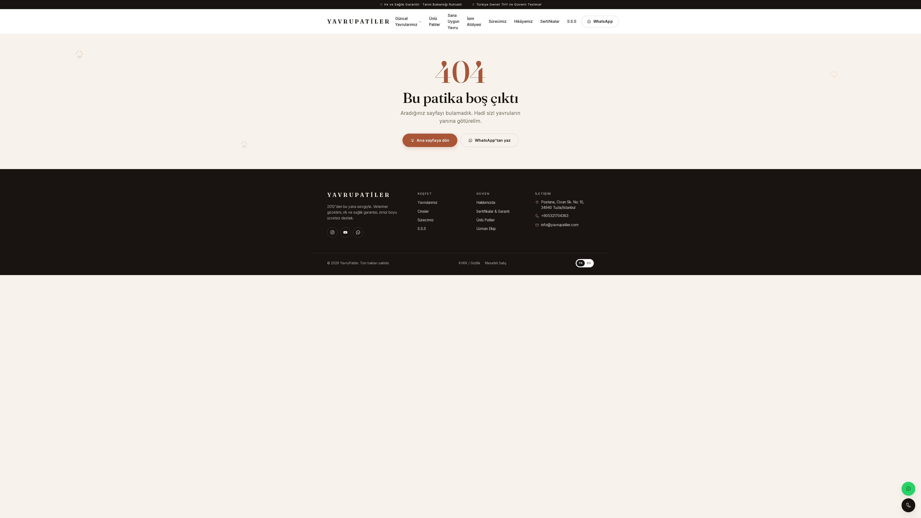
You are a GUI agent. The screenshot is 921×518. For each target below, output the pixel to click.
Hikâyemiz (523, 21)
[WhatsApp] (358, 232)
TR (581, 263)
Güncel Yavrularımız (406, 21)
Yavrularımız (427, 202)
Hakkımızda (485, 202)
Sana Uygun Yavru (453, 21)
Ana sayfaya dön (433, 140)
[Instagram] (332, 232)
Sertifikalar (550, 21)
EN (589, 263)
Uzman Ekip (486, 228)
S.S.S (571, 21)
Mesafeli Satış (495, 263)
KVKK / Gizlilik (469, 263)
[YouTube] (345, 232)
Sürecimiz (498, 21)
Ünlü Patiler (434, 21)
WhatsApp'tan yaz (493, 140)
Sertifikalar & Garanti (492, 211)
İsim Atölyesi (474, 21)
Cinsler (423, 211)
